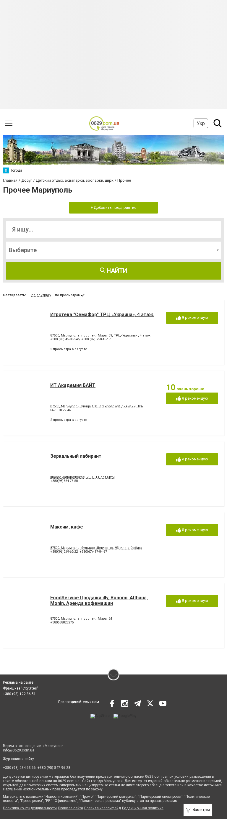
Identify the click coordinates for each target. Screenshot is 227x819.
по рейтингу (41, 295)
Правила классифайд (102, 808)
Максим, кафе (66, 527)
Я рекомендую (194, 317)
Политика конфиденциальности (30, 808)
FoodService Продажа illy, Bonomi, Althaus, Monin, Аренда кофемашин (99, 600)
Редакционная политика (142, 808)
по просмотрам (67, 295)
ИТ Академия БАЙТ (72, 385)
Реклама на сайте (18, 682)
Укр (201, 123)
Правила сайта (70, 808)
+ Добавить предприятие (113, 207)
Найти (116, 270)
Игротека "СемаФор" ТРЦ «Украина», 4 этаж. (102, 314)
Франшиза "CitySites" (20, 688)
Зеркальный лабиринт (75, 456)
